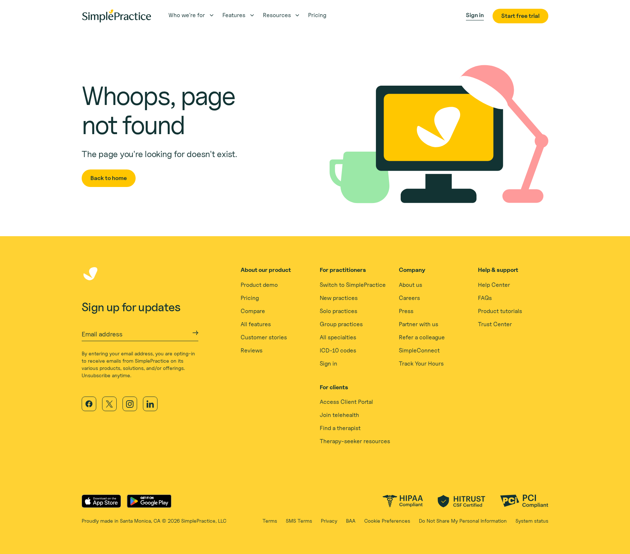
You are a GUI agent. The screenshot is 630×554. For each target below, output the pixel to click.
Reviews (251, 350)
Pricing (250, 297)
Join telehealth (339, 414)
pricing (317, 15)
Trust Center (495, 324)
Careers (409, 297)
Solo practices (338, 311)
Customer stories (264, 337)
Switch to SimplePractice (353, 284)
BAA (350, 521)
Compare (253, 311)
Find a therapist (340, 428)
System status (532, 521)
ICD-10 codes (338, 350)
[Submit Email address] (195, 333)
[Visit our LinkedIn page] (150, 404)
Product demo (259, 284)
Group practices (341, 324)
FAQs (485, 297)
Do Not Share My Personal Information (463, 521)
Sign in (328, 363)
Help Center (494, 284)
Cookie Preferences (387, 521)
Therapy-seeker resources (355, 441)
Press (406, 311)
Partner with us (418, 324)
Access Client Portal (346, 401)
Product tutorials (500, 311)
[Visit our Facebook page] (89, 404)
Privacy (329, 521)
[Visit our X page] (109, 404)
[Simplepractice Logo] (116, 16)
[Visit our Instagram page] (129, 404)
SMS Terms (299, 521)
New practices (339, 297)
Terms (269, 521)
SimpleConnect (419, 350)
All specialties (338, 337)
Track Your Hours (421, 363)
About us (410, 284)
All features (256, 324)
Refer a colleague (422, 337)
